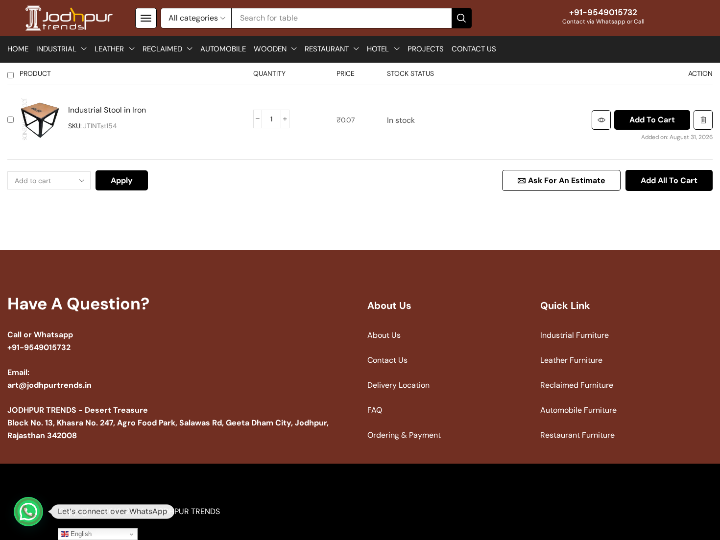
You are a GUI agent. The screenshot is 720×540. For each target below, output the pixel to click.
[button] (146, 18)
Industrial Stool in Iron (107, 110)
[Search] (461, 18)
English (80, 534)
